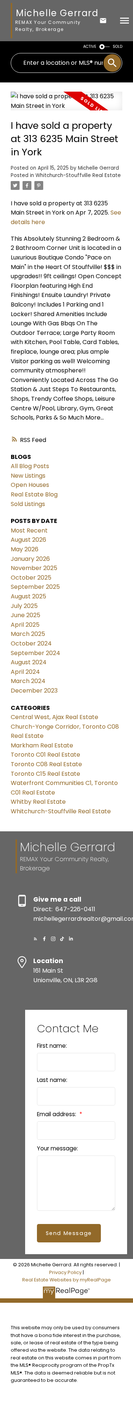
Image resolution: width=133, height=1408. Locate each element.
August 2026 (28, 539)
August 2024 (29, 662)
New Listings (28, 475)
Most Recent (29, 530)
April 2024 (25, 672)
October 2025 (31, 577)
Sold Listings (28, 504)
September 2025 (35, 587)
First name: (52, 1046)
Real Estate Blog (34, 494)
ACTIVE (89, 46)
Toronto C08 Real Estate (46, 764)
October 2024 (31, 643)
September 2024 (35, 653)
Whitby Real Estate (38, 801)
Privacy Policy (65, 1272)
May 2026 (24, 549)
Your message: (57, 1148)
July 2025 (24, 606)
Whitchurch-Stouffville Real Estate (78, 175)
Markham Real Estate (42, 745)
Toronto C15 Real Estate (45, 774)
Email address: (57, 1114)
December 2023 (34, 690)
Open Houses (30, 485)
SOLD (117, 46)
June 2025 (25, 615)
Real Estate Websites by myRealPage (66, 1280)
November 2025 (34, 568)
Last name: (52, 1080)
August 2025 (28, 596)
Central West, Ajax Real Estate (54, 717)
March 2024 (28, 681)
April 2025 (25, 624)
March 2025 (28, 634)
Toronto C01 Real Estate (45, 754)
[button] (35, 939)
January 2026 (30, 559)
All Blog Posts (30, 466)
